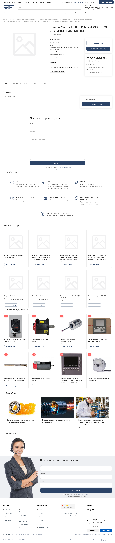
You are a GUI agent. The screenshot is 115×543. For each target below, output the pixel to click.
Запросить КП (106, 530)
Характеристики (16, 83)
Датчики (7, 509)
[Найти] (79, 7)
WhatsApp (93, 530)
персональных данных (65, 167)
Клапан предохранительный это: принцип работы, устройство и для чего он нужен (91, 422)
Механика (8, 520)
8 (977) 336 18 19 (90, 2)
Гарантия (35, 83)
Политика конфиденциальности (102, 540)
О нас (40, 509)
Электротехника (10, 516)
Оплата (26, 83)
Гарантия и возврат (44, 524)
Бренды (23, 515)
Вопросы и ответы (44, 527)
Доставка (44, 83)
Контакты (41, 513)
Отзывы (5, 83)
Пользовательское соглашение (79, 540)
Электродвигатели (24, 511)
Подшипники (9, 513)
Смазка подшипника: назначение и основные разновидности (20, 421)
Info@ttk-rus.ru (78, 2)
